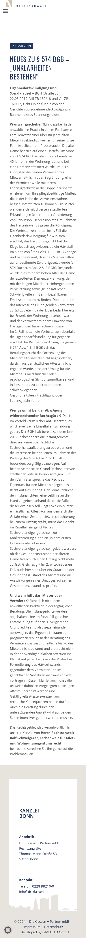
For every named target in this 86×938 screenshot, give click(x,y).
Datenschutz (53, 926)
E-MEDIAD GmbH (55, 932)
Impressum (32, 926)
